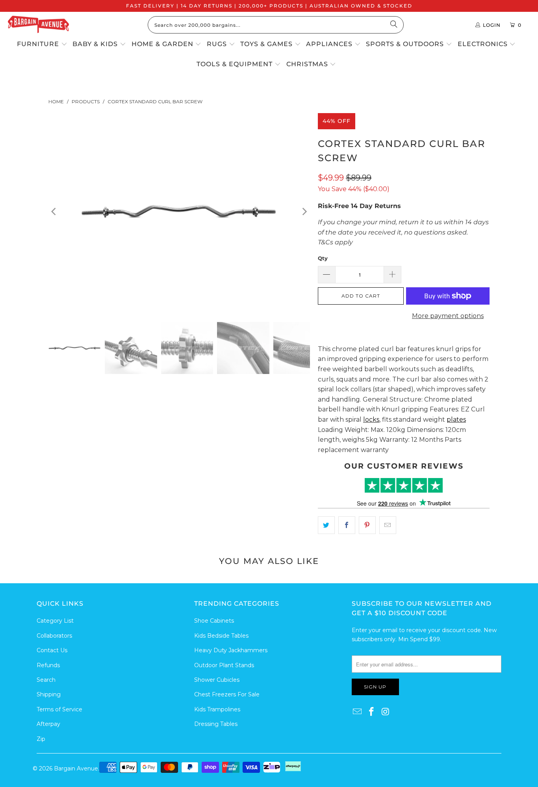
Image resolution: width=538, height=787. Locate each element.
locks (371, 419)
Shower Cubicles (216, 679)
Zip (41, 738)
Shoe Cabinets (214, 620)
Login (492, 25)
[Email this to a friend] (387, 525)
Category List (55, 620)
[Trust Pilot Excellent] (404, 485)
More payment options (448, 316)
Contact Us (52, 650)
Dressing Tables (215, 723)
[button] (42, 44)
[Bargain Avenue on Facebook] (372, 712)
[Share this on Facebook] (346, 525)
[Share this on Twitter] (326, 525)
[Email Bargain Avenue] (358, 712)
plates (456, 419)
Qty (323, 258)
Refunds (48, 665)
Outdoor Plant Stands (224, 665)
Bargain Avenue (76, 768)
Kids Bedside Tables (221, 635)
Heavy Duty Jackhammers (230, 650)
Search (46, 679)
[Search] (394, 24)
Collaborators (54, 635)
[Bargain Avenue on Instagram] (385, 712)
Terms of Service (59, 709)
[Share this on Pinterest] (367, 525)
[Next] (304, 211)
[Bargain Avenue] (38, 25)
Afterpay (48, 723)
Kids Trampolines (217, 709)
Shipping (49, 694)
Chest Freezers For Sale (227, 694)
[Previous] (54, 211)
